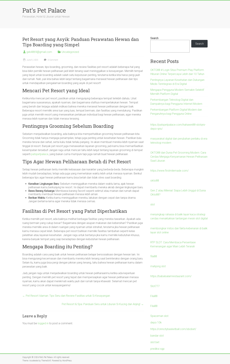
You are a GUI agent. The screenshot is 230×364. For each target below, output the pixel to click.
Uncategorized (70, 52)
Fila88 (153, 296)
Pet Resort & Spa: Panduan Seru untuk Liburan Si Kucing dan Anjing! (103, 304)
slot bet (154, 342)
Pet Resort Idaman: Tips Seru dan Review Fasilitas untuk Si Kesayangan (66, 295)
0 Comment (52, 60)
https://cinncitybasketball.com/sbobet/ (173, 329)
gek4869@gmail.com (39, 52)
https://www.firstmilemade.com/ (169, 170)
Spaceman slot (159, 316)
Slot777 (155, 286)
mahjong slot (158, 266)
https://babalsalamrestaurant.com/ (170, 276)
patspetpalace (39, 154)
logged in (43, 323)
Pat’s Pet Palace (44, 10)
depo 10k (156, 322)
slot (152, 204)
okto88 (154, 180)
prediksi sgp (157, 348)
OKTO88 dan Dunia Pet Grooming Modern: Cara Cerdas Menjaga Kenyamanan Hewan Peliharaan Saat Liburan (178, 156)
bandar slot (157, 335)
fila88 (153, 256)
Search (154, 38)
